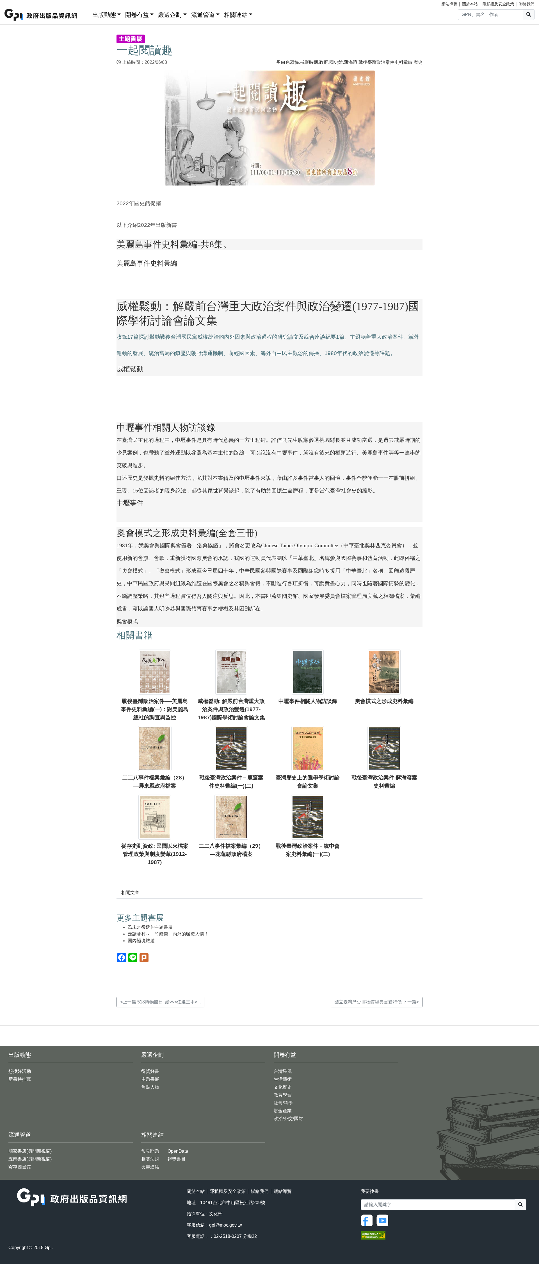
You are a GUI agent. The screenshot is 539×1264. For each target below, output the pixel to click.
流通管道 (203, 15)
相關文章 (130, 892)
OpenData (178, 1151)
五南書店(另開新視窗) (30, 1159)
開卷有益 (137, 15)
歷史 (418, 62)
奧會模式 (127, 621)
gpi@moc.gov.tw (225, 1225)
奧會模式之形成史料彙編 (384, 701)
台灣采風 (283, 1071)
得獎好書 (150, 1071)
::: (86, 13)
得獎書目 (177, 1159)
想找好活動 (19, 1071)
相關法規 (150, 1159)
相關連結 (236, 15)
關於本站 (470, 4)
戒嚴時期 (309, 62)
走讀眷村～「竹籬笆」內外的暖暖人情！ (168, 933)
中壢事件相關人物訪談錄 (307, 701)
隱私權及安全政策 (498, 4)
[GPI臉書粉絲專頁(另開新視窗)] (368, 1220)
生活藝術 (283, 1079)
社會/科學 (283, 1102)
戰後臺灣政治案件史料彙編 (385, 62)
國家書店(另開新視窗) (30, 1151)
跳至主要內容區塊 (15, 3)
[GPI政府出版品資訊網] (41, 14)
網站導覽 (449, 4)
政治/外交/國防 (288, 1118)
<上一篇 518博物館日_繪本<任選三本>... (160, 1002)
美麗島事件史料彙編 (147, 263)
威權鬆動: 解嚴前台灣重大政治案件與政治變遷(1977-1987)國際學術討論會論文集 (231, 709)
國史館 (336, 62)
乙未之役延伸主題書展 (150, 927)
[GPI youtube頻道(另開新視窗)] (383, 1220)
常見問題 (150, 1151)
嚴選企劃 (170, 15)
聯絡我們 (527, 4)
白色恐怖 (290, 62)
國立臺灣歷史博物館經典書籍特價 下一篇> (376, 1002)
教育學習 (283, 1095)
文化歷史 (283, 1087)
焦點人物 (150, 1087)
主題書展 (150, 1079)
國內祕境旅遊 (141, 940)
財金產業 (283, 1110)
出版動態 (104, 15)
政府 (323, 62)
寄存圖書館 (19, 1166)
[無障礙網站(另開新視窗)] (373, 1234)
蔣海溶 (350, 62)
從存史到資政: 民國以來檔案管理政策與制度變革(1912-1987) (154, 854)
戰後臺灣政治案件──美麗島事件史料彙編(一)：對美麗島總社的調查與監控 (154, 709)
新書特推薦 (19, 1079)
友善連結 (150, 1166)
